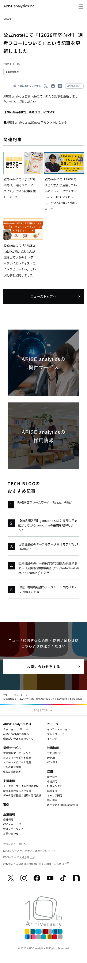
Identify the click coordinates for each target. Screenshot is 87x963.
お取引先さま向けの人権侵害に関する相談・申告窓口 (33, 864)
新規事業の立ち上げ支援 (17, 790)
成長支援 (52, 790)
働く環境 (52, 800)
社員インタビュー (57, 786)
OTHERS (52, 762)
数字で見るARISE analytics (62, 804)
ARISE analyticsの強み (16, 734)
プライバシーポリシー (16, 844)
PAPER (51, 757)
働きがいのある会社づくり (18, 738)
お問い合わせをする (43, 666)
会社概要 (8, 819)
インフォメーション (58, 729)
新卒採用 (52, 776)
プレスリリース (56, 734)
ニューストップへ (43, 296)
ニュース (18, 695)
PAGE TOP (41, 710)
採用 (50, 771)
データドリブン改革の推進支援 (21, 786)
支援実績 (9, 781)
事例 (6, 804)
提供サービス (12, 748)
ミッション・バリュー (16, 729)
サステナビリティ (13, 829)
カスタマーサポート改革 (17, 757)
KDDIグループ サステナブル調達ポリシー (26, 850)
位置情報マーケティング (17, 753)
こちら (62, 122)
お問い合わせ (10, 833)
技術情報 (53, 748)
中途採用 (52, 781)
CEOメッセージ (12, 824)
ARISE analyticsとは (17, 724)
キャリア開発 (54, 795)
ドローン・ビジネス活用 (17, 762)
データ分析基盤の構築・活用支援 (22, 795)
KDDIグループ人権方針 (16, 857)
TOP (5, 695)
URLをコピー (76, 86)
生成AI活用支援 (12, 771)
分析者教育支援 (12, 767)
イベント (52, 738)
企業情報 (9, 814)
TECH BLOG (54, 753)
